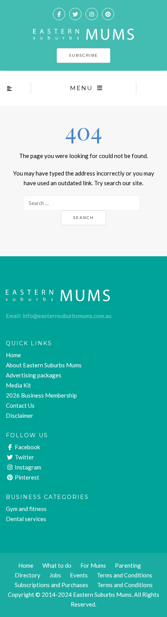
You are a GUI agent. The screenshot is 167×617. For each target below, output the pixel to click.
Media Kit (18, 385)
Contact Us (20, 405)
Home (13, 354)
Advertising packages (33, 375)
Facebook (27, 446)
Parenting (128, 565)
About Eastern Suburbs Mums (44, 365)
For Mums (93, 565)
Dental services (26, 518)
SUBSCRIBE (83, 55)
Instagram (27, 467)
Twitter (24, 457)
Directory (27, 575)
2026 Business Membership (41, 395)
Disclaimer (19, 415)
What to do (56, 565)
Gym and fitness (26, 508)
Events (79, 575)
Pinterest (26, 477)
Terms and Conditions (125, 584)
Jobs (55, 575)
